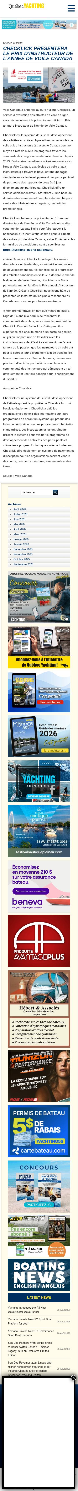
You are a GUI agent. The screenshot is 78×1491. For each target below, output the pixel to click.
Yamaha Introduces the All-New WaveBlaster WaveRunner (27, 1309)
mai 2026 (19, 524)
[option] (39, 24)
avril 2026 (20, 529)
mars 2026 (20, 534)
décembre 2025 (23, 549)
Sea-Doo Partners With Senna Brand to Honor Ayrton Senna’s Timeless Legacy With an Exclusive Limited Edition (30, 1349)
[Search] (55, 492)
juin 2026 (19, 519)
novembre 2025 (23, 554)
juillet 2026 (20, 514)
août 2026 (20, 509)
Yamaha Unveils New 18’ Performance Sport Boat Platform (31, 1333)
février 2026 (21, 539)
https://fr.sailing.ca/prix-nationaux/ (27, 249)
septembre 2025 (23, 564)
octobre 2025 (22, 559)
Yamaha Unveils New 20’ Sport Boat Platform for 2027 (30, 1321)
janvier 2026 (21, 544)
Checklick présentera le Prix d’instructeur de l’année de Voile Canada (38, 53)
